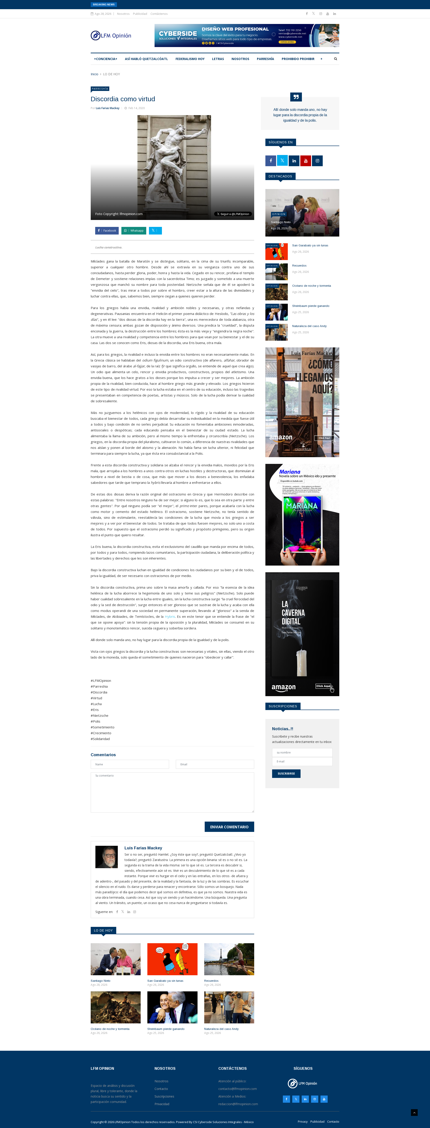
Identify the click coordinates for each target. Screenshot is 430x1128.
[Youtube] (328, 13)
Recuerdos (211, 980)
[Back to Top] (414, 1112)
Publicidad (140, 14)
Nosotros (123, 14)
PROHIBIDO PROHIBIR (298, 59)
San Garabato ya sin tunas (165, 980)
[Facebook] (307, 13)
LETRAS (218, 59)
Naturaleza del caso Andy (221, 1029)
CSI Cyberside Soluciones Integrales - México (223, 1122)
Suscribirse (286, 773)
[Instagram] (314, 1099)
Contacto (333, 1121)
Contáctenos (159, 14)
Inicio (94, 74)
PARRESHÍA (265, 59)
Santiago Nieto (100, 980)
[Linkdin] (334, 13)
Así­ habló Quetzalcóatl (146, 59)
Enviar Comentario (229, 826)
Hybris (170, 616)
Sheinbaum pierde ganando (166, 1029)
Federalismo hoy (190, 59)
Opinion (279, 214)
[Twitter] (314, 13)
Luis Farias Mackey (107, 108)
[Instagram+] (321, 13)
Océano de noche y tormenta (110, 1029)
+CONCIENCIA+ (105, 59)
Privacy (303, 1121)
